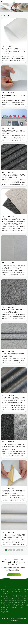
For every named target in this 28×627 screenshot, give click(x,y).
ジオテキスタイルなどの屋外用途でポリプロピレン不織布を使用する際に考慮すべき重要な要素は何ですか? (13, 400)
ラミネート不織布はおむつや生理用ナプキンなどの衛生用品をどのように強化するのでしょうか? (13, 447)
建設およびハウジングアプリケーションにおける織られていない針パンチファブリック (13, 51)
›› (22, 550)
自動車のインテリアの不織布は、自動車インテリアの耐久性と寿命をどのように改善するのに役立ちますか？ (13, 221)
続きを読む (5, 612)
